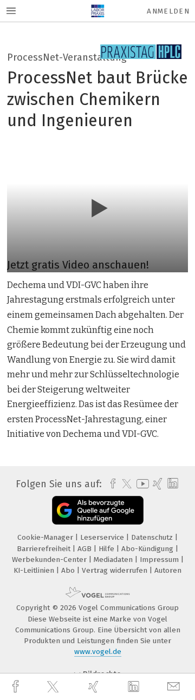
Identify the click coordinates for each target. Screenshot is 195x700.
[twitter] (54, 687)
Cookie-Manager (46, 537)
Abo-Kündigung (148, 548)
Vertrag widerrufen (116, 570)
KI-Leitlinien (35, 570)
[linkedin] (135, 687)
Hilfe (107, 548)
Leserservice (103, 537)
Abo (69, 570)
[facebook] (16, 686)
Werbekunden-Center (50, 559)
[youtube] (141, 483)
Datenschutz (153, 537)
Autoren (167, 570)
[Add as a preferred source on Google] (98, 510)
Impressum (160, 559)
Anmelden (168, 11)
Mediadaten (114, 559)
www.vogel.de (97, 651)
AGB (85, 548)
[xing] (94, 687)
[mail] (175, 686)
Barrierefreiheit (45, 548)
